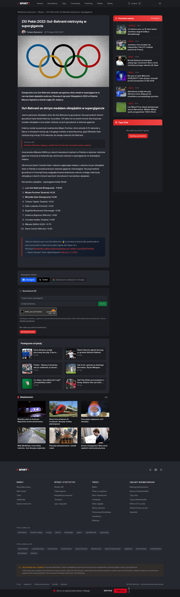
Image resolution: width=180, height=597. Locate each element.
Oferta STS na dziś (137, 504)
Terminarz (58, 499)
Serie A (58, 532)
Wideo (100, 3)
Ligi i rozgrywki (60, 504)
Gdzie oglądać (98, 504)
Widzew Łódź (96, 549)
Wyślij (102, 304)
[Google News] (161, 470)
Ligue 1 (79, 532)
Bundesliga (69, 532)
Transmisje (75, 3)
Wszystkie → (155, 18)
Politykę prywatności (27, 321)
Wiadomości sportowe (27, 12)
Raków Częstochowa (112, 549)
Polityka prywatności (41, 584)
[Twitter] (150, 470)
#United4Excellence (42, 249)
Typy (64, 3)
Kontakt (55, 584)
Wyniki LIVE (59, 487)
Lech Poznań (52, 549)
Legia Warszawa (38, 549)
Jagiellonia (128, 549)
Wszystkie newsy (24, 487)
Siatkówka (21, 499)
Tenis (19, 495)
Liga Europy (104, 532)
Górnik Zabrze (66, 549)
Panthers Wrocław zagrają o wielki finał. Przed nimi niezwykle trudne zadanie (57, 145)
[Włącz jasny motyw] (159, 3)
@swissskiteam (59, 249)
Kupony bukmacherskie (139, 491)
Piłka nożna (21, 491)
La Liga (48, 532)
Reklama (64, 584)
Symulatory (96, 516)
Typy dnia (134, 495)
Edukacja (95, 520)
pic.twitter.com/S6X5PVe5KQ (80, 249)
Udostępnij (30, 280)
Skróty (110, 3)
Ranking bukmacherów (139, 487)
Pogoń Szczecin (81, 549)
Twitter (45, 280)
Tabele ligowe (60, 491)
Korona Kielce (141, 549)
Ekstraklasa (52, 3)
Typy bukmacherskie (138, 499)
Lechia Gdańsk (155, 549)
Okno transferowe (99, 495)
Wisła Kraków (23, 549)
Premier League (36, 532)
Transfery (88, 3)
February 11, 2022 (69, 252)
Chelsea (34, 553)
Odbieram (120, 591)
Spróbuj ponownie (28, 332)
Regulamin (27, 584)
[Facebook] (156, 470)
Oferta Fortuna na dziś (139, 508)
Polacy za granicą (99, 491)
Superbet (133, 512)
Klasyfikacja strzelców (63, 495)
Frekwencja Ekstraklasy (101, 512)
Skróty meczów (98, 508)
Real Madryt (22, 553)
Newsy (40, 3)
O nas (19, 584)
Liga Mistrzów (91, 532)
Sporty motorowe (24, 504)
